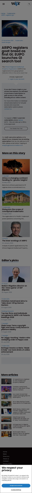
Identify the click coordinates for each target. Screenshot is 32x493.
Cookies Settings (16, 490)
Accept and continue (16, 485)
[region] (16, 479)
